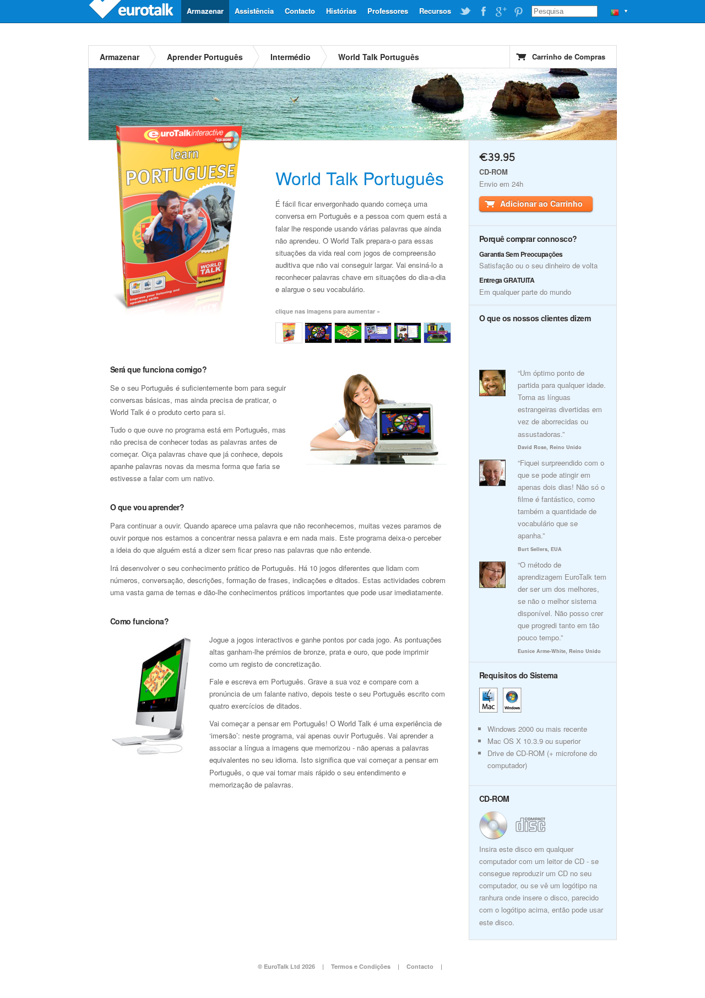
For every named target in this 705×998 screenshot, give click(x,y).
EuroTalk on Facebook (483, 11)
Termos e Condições (361, 966)
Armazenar (205, 11)
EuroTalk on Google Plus (500, 11)
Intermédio (290, 56)
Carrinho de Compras (568, 56)
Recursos (435, 11)
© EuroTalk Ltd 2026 (286, 966)
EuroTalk (132, 11)
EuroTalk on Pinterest (518, 11)
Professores (387, 11)
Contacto (300, 11)
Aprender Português (205, 56)
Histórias (341, 11)
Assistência (254, 11)
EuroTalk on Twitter (465, 11)
